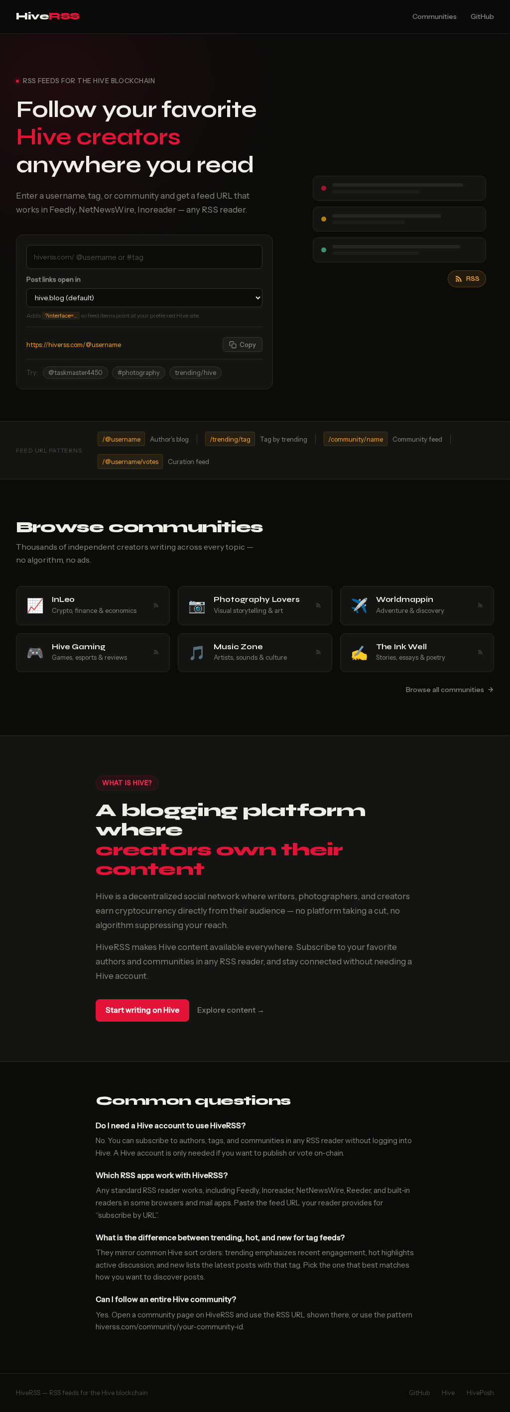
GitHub (482, 16)
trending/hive (195, 372)
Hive (48, 16)
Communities (434, 16)
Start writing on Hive (142, 1010)
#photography (139, 372)
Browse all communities (445, 689)
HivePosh (480, 1393)
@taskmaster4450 (75, 372)
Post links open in (53, 279)
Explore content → (230, 1010)
